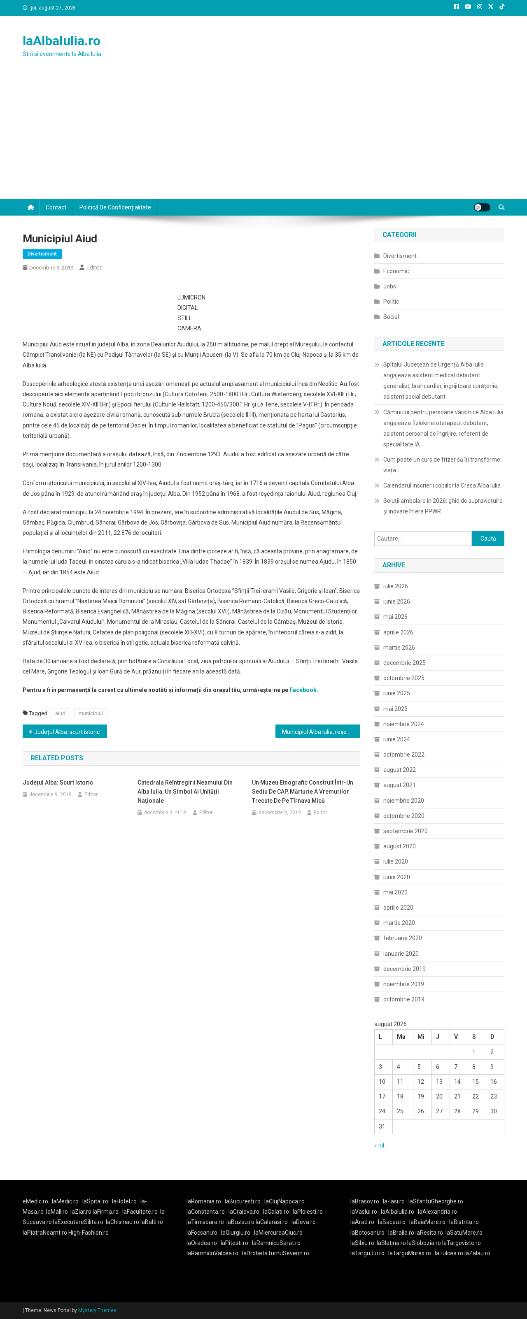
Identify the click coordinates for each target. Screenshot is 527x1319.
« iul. (379, 1145)
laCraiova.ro (244, 1211)
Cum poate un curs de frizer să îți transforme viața (441, 465)
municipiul (91, 713)
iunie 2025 (396, 693)
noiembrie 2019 (403, 984)
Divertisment (42, 254)
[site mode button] (482, 207)
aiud (60, 713)
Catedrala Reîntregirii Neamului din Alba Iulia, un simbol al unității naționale (185, 791)
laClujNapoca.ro (284, 1201)
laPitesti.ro (234, 1243)
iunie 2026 (396, 601)
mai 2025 (395, 709)
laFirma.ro (106, 1211)
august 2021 (399, 785)
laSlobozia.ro (424, 1243)
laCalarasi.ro (272, 1222)
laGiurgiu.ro (237, 1232)
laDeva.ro (303, 1222)
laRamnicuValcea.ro (212, 1253)
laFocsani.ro (202, 1232)
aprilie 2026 (398, 632)
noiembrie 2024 (403, 724)
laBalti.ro (151, 1222)
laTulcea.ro (449, 1253)
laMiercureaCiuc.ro (278, 1232)
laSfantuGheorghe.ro (435, 1201)
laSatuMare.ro (464, 1232)
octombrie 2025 (403, 678)
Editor (94, 267)
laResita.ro (429, 1232)
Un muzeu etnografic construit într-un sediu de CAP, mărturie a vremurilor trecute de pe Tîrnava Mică (302, 791)
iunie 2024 (396, 739)
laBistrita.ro (464, 1222)
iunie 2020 (396, 877)
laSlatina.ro (391, 1243)
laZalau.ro (477, 1253)
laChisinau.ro (122, 1222)
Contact (56, 207)
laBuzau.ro (241, 1222)
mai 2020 (395, 892)
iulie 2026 (395, 586)
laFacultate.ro (140, 1211)
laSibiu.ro (362, 1243)
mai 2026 (395, 616)
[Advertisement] (263, 137)
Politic (391, 301)
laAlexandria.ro (437, 1211)
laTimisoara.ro (205, 1222)
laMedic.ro (66, 1201)
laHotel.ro (124, 1201)
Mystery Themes (97, 1310)
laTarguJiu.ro (369, 1253)
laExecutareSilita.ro (78, 1222)
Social (391, 316)
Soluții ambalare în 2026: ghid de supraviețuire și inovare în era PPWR (443, 506)
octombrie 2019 (403, 999)
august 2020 (399, 846)
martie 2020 (399, 923)
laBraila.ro (401, 1232)
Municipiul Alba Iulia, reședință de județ (321, 732)
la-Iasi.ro (394, 1201)
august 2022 (399, 769)
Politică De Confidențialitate (115, 207)
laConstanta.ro (206, 1211)
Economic (396, 271)
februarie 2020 (402, 938)
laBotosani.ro (367, 1232)
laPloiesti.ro (308, 1211)
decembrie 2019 (404, 969)
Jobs (389, 286)
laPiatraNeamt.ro (45, 1232)
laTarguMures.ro (409, 1253)
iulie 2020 (395, 861)
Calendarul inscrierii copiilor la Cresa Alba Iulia (442, 485)
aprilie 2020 (398, 907)
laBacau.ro (392, 1222)
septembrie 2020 (405, 831)
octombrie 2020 (403, 816)
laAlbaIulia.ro (61, 41)
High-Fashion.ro (88, 1232)
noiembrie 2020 (403, 800)
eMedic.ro (35, 1201)
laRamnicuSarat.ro (276, 1243)
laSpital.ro (95, 1201)
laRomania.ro (204, 1201)
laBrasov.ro (364, 1201)
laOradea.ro (202, 1243)
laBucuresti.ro (243, 1201)
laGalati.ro (276, 1211)
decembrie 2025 (404, 663)
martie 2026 (399, 647)
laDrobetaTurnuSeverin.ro (275, 1253)
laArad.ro (362, 1222)
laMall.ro (57, 1211)
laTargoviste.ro (461, 1243)
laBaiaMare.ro (427, 1222)
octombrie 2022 (403, 754)
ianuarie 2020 (401, 953)
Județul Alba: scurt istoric (67, 732)
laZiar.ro (81, 1211)
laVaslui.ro (365, 1211)
